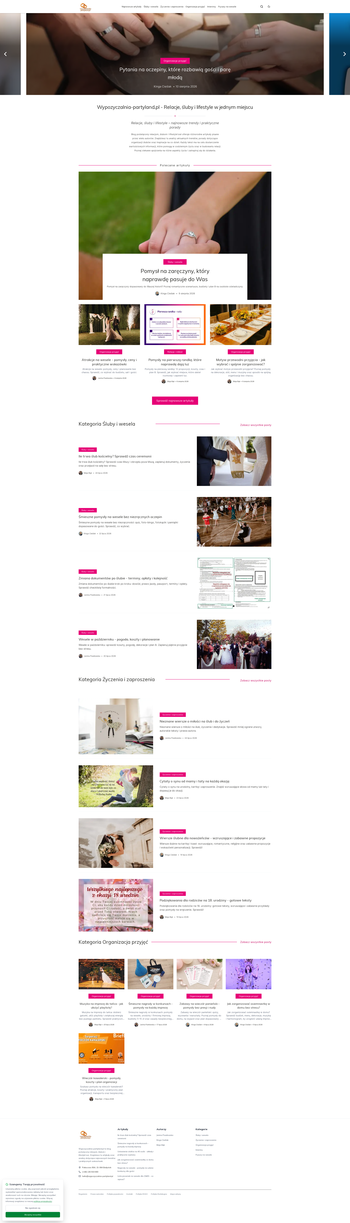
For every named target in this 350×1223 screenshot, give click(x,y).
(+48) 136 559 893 (90, 1172)
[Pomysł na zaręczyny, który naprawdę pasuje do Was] (175, 236)
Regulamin (83, 1194)
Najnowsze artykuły (132, 6)
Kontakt (129, 1194)
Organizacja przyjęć (195, 6)
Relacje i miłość (175, 351)
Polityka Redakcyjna (159, 1194)
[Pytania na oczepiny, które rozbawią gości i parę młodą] (175, 54)
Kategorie (201, 1129)
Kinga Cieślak (162, 1140)
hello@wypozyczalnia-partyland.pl (97, 1176)
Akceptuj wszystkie (32, 1214)
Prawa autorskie (97, 1194)
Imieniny (211, 6)
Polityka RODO (142, 1194)
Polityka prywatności (115, 1194)
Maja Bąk (161, 1145)
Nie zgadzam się (32, 1208)
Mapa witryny (175, 1194)
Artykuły (123, 1129)
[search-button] (261, 6)
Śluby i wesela (151, 6)
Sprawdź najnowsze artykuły (175, 400)
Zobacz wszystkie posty (255, 425)
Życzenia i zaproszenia (171, 6)
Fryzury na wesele (227, 6)
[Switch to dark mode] (268, 6)
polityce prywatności (43, 1201)
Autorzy (161, 1129)
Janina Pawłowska (165, 1135)
